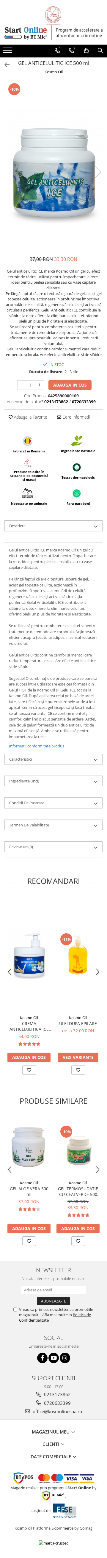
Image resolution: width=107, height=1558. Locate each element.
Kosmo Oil (54, 72)
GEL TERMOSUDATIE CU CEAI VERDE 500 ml (78, 1191)
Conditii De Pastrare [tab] (26, 802)
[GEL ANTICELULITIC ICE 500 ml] (53, 165)
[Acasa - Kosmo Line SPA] (53, 14)
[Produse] (8, 52)
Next (98, 172)
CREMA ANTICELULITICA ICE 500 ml (29, 1026)
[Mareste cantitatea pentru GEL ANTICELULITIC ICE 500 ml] (39, 385)
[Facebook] (42, 1358)
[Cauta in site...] (100, 51)
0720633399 (57, 1403)
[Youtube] (53, 1358)
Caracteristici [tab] (20, 759)
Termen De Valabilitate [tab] (29, 825)
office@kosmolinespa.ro (57, 1411)
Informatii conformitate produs (36, 746)
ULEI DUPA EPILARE (78, 1023)
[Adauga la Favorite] (29, 1070)
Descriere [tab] (17, 525)
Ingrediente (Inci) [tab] (24, 781)
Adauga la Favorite (30, 417)
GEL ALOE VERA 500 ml (29, 1191)
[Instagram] (65, 1358)
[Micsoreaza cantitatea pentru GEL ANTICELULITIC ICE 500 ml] (21, 385)
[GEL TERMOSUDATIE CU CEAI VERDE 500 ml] (78, 1146)
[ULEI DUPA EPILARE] (78, 954)
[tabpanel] (53, 165)
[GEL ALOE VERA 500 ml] (29, 1146)
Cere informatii (75, 417)
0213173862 (57, 1394)
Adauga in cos (70, 385)
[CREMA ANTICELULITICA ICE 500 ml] (29, 954)
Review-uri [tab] (21, 846)
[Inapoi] (4, 65)
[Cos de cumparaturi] (86, 51)
